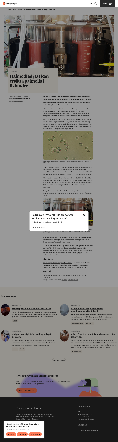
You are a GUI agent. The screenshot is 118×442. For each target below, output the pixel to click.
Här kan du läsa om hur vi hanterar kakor (17, 430)
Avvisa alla (22, 434)
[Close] (84, 215)
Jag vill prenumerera (38, 227)
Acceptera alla (35, 434)
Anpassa (11, 434)
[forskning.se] (8, 3)
